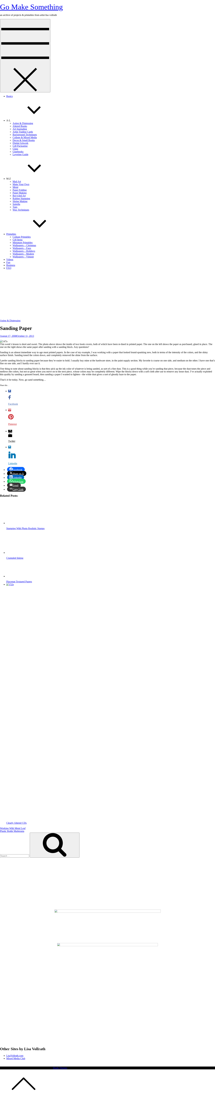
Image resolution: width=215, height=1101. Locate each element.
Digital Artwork (20, 143)
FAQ (8, 268)
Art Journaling (20, 129)
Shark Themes (60, 1068)
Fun (8, 262)
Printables (11, 234)
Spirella (16, 204)
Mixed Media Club (15, 1058)
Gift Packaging (20, 146)
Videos (9, 259)
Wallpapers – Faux (22, 248)
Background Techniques (25, 134)
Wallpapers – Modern (23, 254)
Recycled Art (19, 195)
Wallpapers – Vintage (23, 256)
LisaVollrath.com (14, 1055)
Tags (15, 207)
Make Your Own (21, 184)
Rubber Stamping (21, 198)
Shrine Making (20, 201)
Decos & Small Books (24, 140)
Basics (9, 96)
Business (10, 265)
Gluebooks (18, 151)
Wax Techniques (21, 209)
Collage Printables (22, 237)
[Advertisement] (107, 294)
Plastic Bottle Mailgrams (12, 831)
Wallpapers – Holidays (24, 251)
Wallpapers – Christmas (24, 245)
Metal (15, 187)
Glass (15, 148)
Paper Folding (20, 190)
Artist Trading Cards (23, 131)
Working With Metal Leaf (12, 828)
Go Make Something (31, 7)
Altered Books (20, 126)
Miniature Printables (23, 242)
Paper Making (20, 192)
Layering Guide (20, 154)
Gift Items (18, 239)
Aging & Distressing (23, 123)
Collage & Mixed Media (25, 137)
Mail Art (17, 181)
